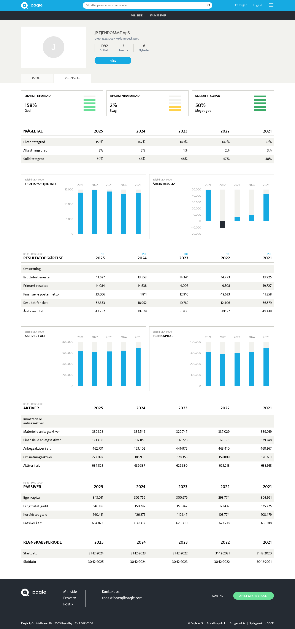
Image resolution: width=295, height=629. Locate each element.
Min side (137, 15)
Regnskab (73, 78)
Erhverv (69, 598)
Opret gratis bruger (253, 595)
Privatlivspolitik (216, 623)
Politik (68, 604)
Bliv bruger (240, 5)
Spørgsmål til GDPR (261, 623)
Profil (37, 78)
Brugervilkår (237, 623)
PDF (103, 254)
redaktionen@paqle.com (122, 598)
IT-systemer (158, 15)
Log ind (257, 5)
